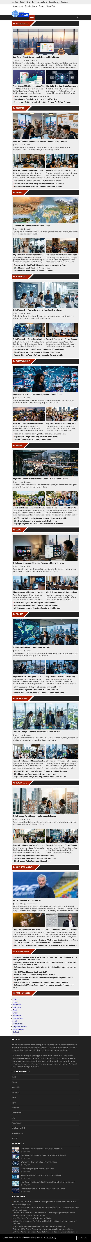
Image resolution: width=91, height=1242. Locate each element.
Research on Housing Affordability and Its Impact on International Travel (40, 265)
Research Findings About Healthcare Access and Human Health (62, 508)
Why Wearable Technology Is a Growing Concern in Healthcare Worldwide (40, 518)
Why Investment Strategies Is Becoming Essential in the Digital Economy (62, 761)
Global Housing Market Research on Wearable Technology (35, 858)
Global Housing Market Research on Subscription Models (34, 856)
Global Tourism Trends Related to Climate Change (31, 226)
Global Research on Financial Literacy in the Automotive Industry (37, 310)
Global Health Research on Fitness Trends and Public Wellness (29, 508)
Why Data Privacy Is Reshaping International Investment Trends (29, 676)
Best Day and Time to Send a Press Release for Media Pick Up (36, 57)
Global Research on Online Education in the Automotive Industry (29, 339)
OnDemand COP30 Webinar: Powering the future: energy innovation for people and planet (43, 986)
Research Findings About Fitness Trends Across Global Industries (29, 761)
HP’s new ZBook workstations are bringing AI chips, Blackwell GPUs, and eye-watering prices (46, 945)
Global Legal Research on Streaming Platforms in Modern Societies (38, 563)
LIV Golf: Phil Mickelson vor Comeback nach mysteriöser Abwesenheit (39, 943)
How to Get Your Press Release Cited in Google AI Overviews (35, 99)
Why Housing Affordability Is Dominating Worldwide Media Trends (37, 394)
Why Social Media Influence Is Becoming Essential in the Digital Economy (40, 771)
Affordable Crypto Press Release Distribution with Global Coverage (43, 1189)
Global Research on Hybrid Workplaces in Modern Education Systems (39, 184)
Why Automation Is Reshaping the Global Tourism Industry (29, 255)
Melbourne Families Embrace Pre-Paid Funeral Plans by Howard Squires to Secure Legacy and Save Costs (43, 979)
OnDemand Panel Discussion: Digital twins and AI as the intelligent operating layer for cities (44, 968)
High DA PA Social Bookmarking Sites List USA (30, 972)
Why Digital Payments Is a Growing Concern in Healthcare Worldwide (38, 524)
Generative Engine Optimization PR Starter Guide (31, 96)
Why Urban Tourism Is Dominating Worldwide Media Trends (62, 423)
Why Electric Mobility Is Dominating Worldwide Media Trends (36, 437)
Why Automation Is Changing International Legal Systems (29, 592)
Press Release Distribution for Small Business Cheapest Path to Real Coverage (42, 102)
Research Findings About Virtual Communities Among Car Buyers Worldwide (62, 339)
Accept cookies (82, 1238)
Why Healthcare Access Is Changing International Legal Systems (62, 592)
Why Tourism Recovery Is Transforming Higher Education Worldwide (38, 181)
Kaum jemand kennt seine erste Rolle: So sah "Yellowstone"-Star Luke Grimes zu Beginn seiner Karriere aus (46, 940)
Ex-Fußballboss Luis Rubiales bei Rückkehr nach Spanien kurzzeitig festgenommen (62, 930)
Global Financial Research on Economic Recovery (31, 647)
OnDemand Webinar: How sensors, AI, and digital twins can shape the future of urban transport (45, 1232)
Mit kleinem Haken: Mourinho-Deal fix (27, 900)
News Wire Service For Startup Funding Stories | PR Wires (34, 975)
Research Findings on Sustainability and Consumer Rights (35, 603)
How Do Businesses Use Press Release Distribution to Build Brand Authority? (41, 982)
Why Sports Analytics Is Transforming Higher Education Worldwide (38, 186)
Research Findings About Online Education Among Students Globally (29, 170)
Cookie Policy (51, 1238)
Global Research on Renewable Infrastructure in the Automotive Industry (40, 349)
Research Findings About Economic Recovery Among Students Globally (40, 141)
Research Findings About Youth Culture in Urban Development (29, 845)
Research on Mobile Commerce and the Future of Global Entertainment (29, 423)
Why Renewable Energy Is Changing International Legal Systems (37, 608)
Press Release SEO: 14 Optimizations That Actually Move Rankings (29, 86)
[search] (78, 17)
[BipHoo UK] (20, 13)
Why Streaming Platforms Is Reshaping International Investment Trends (62, 676)
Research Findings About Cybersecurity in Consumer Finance (36, 690)
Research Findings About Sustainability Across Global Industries (37, 732)
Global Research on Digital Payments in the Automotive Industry (37, 352)
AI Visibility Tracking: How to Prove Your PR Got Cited (62, 86)
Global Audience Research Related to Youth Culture (32, 439)
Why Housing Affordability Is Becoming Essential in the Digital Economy (40, 777)
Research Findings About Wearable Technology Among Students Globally (62, 170)
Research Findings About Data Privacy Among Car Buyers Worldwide (38, 355)
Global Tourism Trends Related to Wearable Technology (34, 271)
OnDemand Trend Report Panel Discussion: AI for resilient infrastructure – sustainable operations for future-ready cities (45, 963)
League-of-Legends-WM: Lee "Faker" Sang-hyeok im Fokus (29, 930)
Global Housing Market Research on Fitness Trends (32, 861)
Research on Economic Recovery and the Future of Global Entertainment (40, 434)
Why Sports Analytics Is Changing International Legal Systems (36, 605)
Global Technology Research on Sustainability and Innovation (36, 774)
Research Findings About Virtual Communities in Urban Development (62, 845)
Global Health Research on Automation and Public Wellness (35, 521)
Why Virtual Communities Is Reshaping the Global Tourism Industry (62, 255)
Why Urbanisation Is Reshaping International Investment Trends (37, 687)
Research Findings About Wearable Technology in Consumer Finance (39, 692)
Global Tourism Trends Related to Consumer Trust (32, 268)
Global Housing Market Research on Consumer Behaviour (34, 816)
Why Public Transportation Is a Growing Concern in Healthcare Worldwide (40, 479)
